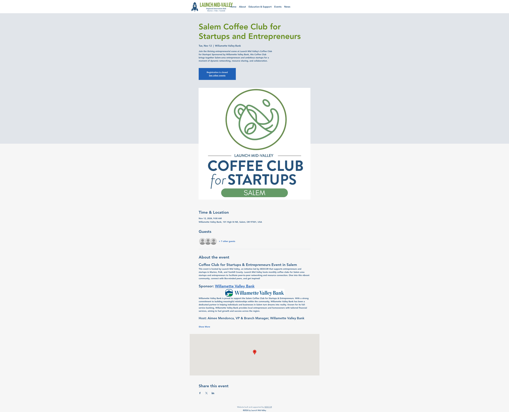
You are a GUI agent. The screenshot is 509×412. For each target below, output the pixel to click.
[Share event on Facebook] (200, 393)
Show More (204, 326)
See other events (217, 75)
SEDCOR (268, 407)
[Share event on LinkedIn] (213, 393)
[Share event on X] (206, 393)
